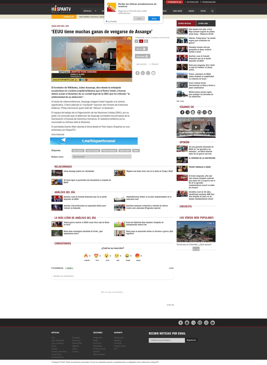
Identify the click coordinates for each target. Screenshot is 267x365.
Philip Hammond (109, 150)
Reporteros (97, 345)
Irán (53, 337)
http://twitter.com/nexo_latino (91, 17)
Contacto (117, 342)
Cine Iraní (177, 10)
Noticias (87, 10)
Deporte (75, 345)
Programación (209, 1)
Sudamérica (56, 354)
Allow (154, 18)
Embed (154, 64)
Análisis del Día (60, 26)
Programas (97, 337)
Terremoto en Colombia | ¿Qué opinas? (194, 244)
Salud (74, 348)
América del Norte (59, 351)
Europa (54, 348)
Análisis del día (99, 348)
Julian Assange (93, 150)
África (53, 345)
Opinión (96, 351)
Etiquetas (55, 150)
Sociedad (76, 337)
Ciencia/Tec (77, 342)
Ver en (139, 48)
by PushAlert (112, 21)
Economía (76, 340)
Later (139, 18)
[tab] (186, 23)
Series (191, 10)
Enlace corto (57, 156)
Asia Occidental (57, 340)
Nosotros (117, 340)
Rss (115, 348)
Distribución (193, 1)
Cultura (75, 351)
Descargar (141, 56)
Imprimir (143, 64)
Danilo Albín (125, 150)
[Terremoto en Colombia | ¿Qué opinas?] (196, 231)
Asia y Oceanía (57, 342)
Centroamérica (57, 356)
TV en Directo (173, 1)
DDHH (136, 150)
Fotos (203, 10)
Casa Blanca (78, 150)
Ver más (180, 101)
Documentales (99, 354)
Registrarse (191, 339)
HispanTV (61, 9)
